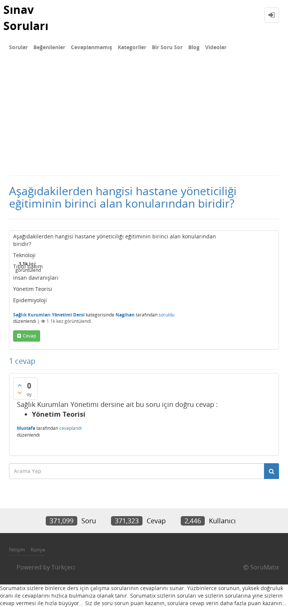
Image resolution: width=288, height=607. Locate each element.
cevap (29, 336)
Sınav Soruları (25, 17)
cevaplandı (70, 428)
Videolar (215, 47)
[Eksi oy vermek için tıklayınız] (19, 392)
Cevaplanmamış (91, 47)
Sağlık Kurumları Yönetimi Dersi (49, 315)
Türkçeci (63, 567)
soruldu (166, 315)
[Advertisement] (144, 118)
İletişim (17, 549)
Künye (38, 549)
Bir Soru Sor (167, 47)
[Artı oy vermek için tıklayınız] (19, 385)
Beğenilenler (49, 47)
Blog (194, 47)
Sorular (18, 47)
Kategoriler (132, 47)
